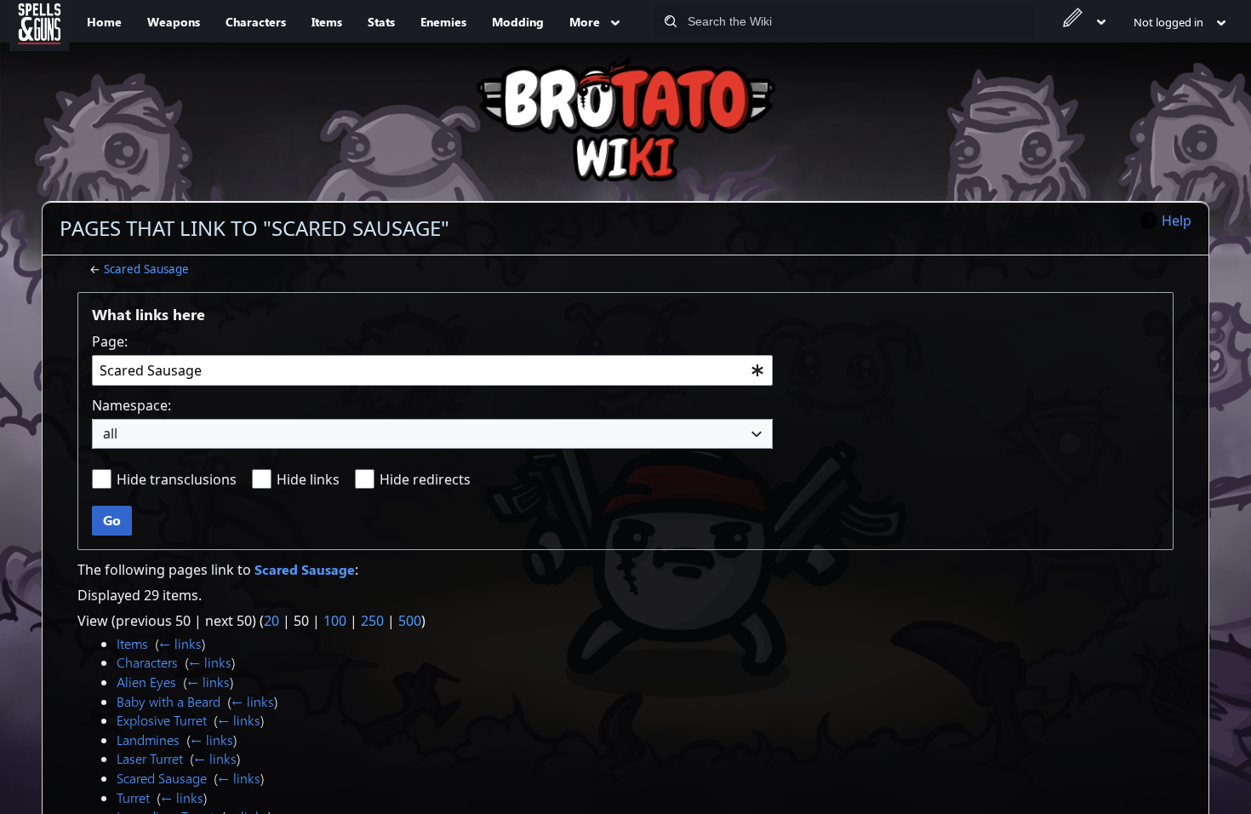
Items (132, 643)
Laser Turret (150, 758)
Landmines (148, 739)
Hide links (308, 479)
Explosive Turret (162, 720)
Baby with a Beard (168, 701)
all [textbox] (110, 433)
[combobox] (432, 371)
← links (180, 643)
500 (409, 620)
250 (372, 620)
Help (1176, 220)
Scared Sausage (146, 269)
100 (334, 620)
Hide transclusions (177, 479)
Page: (110, 341)
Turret (133, 797)
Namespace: (131, 405)
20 (271, 620)
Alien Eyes (146, 682)
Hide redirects (425, 479)
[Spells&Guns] (39, 21)
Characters (147, 662)
